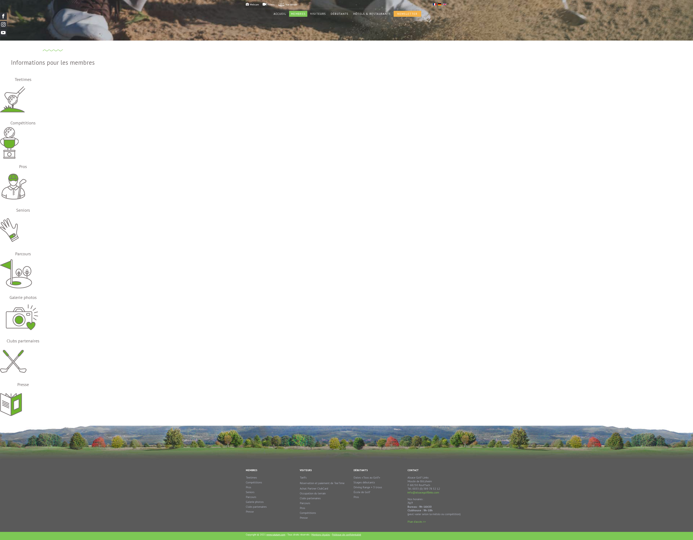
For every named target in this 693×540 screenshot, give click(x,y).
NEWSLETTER (407, 14)
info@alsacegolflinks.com (423, 492)
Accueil (280, 14)
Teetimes (251, 477)
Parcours (251, 497)
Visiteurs (318, 14)
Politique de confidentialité (346, 534)
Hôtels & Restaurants (372, 14)
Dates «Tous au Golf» (367, 477)
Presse (250, 511)
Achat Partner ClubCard (314, 488)
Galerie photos (255, 502)
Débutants (339, 14)
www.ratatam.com (275, 534)
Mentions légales (320, 534)
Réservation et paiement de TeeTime (322, 483)
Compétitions (254, 482)
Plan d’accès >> (416, 521)
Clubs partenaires (256, 506)
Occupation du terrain (313, 493)
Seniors (250, 492)
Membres (298, 14)
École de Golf (362, 492)
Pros (248, 487)
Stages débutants (364, 482)
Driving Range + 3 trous (368, 487)
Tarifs (303, 477)
